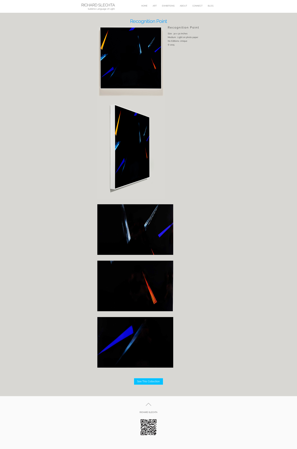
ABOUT (183, 6)
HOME (144, 6)
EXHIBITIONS (168, 6)
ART (155, 6)
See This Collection (148, 381)
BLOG (210, 6)
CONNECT (197, 6)
